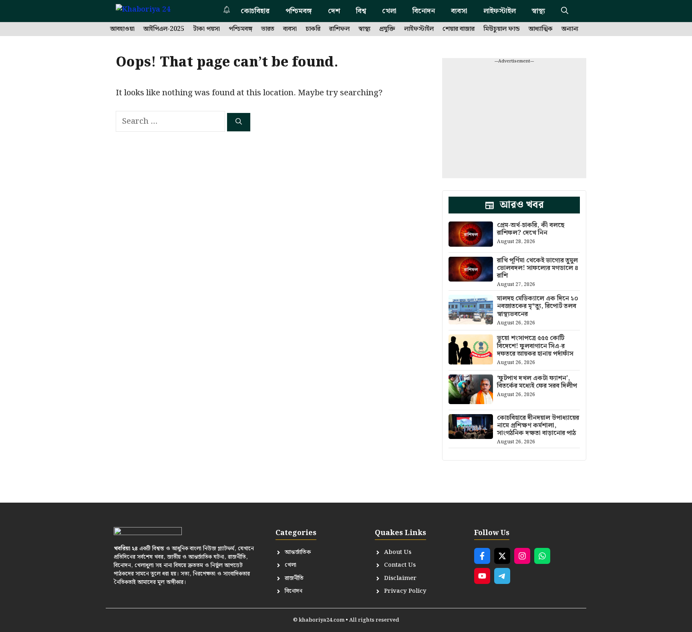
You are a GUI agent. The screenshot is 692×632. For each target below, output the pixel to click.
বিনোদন (423, 11)
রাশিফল (339, 29)
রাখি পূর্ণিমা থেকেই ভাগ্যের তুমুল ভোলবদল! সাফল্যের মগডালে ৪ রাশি (537, 268)
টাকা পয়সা (206, 29)
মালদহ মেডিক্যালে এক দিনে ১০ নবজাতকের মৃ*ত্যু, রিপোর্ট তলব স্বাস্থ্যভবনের (537, 306)
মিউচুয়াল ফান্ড (501, 29)
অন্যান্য (569, 29)
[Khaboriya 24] (151, 11)
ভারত (267, 29)
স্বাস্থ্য (538, 11)
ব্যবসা (459, 11)
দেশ (334, 11)
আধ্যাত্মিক (541, 29)
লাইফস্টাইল (499, 11)
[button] (564, 11)
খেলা (389, 11)
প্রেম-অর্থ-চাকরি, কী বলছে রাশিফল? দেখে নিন (530, 229)
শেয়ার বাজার (459, 29)
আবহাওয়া (122, 29)
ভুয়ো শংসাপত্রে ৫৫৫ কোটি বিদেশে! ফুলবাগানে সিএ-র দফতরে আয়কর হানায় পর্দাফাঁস (535, 345)
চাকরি (313, 29)
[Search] (238, 122)
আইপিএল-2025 (163, 29)
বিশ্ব (361, 11)
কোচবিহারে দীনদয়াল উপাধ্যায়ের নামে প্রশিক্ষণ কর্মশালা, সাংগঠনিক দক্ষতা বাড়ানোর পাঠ (538, 425)
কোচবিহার (255, 11)
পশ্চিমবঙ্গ (299, 11)
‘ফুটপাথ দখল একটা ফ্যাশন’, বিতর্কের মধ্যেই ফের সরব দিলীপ (537, 382)
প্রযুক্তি (387, 29)
